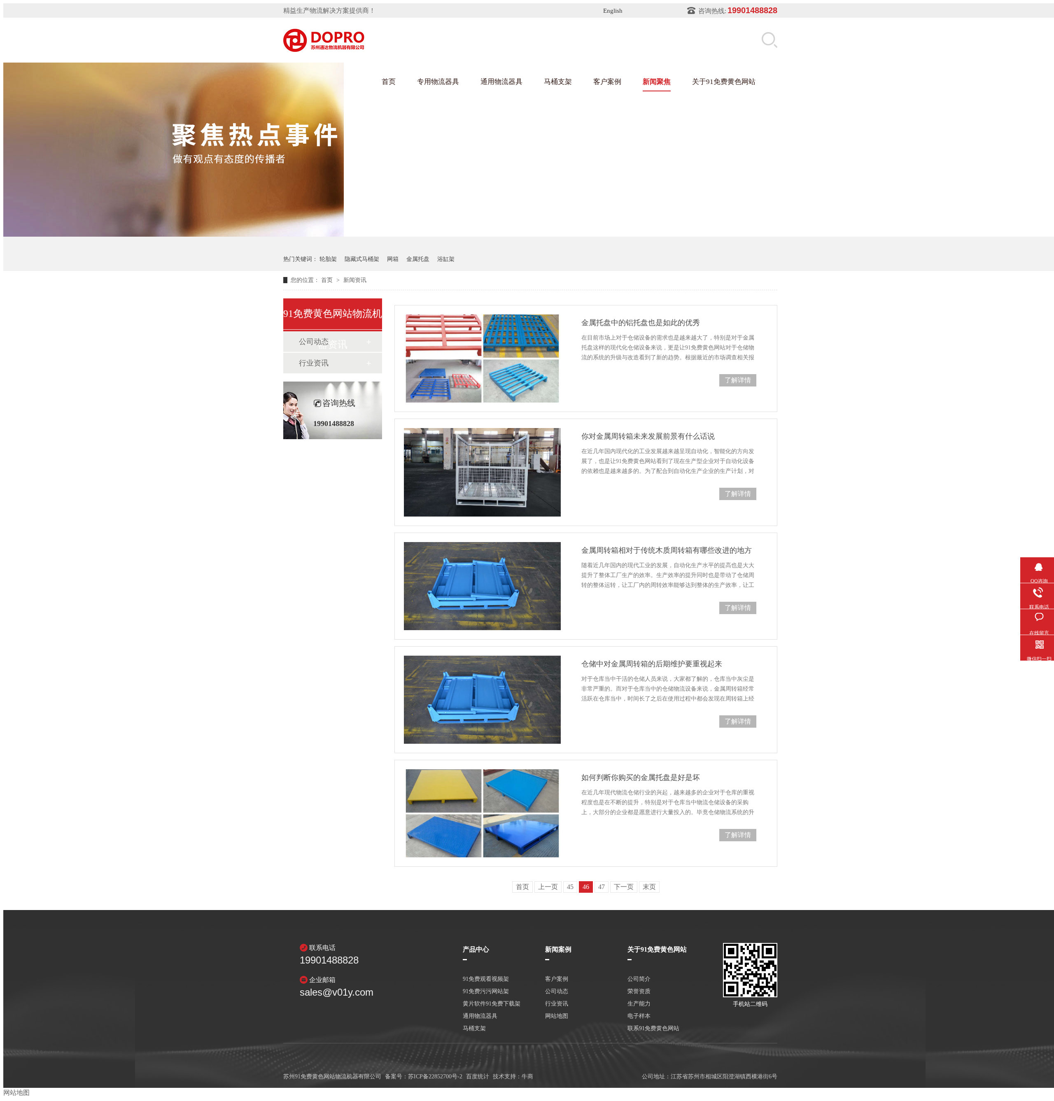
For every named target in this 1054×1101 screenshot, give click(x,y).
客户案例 (607, 82)
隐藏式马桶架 (362, 259)
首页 (389, 82)
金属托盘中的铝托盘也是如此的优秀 (640, 323)
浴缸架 (446, 259)
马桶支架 (558, 82)
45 (570, 886)
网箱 (393, 259)
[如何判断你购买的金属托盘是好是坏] (482, 813)
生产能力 (639, 1004)
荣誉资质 (639, 991)
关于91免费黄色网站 (724, 82)
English (613, 10)
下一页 (624, 886)
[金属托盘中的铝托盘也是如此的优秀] (482, 358)
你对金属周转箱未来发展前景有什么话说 (648, 436)
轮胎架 (328, 259)
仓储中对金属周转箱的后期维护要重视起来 (651, 664)
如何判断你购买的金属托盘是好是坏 (640, 777)
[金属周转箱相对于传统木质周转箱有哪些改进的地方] (482, 586)
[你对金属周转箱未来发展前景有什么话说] (482, 472)
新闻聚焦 (657, 82)
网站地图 (556, 1016)
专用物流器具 (438, 82)
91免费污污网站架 (486, 991)
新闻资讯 (354, 280)
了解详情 (738, 380)
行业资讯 (314, 363)
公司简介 (639, 979)
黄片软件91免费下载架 (491, 1004)
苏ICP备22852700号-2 (435, 1076)
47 (601, 886)
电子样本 (639, 1016)
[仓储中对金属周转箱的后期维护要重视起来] (482, 700)
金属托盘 (417, 259)
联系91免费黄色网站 (653, 1028)
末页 (649, 886)
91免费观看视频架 (486, 979)
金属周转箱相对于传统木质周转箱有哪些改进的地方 (666, 550)
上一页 (548, 886)
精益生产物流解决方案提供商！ (329, 10)
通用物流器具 (501, 82)
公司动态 (556, 991)
